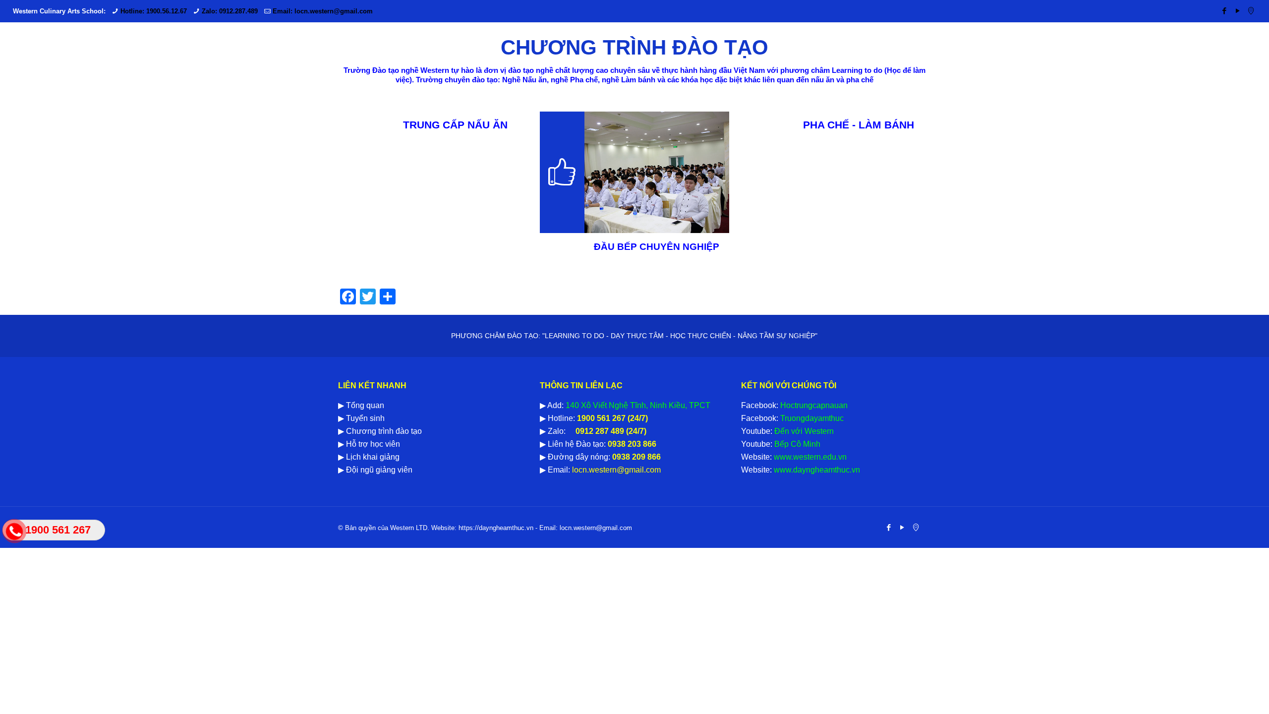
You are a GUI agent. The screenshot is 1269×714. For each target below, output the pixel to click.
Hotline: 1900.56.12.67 (153, 11)
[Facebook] (1224, 10)
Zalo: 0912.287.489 (230, 11)
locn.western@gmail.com (615, 470)
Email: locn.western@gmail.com (323, 11)
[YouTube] (1237, 10)
